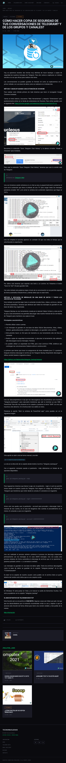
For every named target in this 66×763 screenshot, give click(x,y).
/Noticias (8, 673)
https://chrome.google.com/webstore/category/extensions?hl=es (36, 103)
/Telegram (12, 16)
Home (4, 742)
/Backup (9, 8)
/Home (9, 2)
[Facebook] (35, 742)
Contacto (5, 752)
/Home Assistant (29, 2)
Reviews (5, 750)
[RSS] (43, 742)
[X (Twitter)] (39, 742)
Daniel (15, 635)
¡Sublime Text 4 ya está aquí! (47, 676)
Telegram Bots (7, 744)
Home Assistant (7, 747)
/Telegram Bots (17, 2)
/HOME (4, 8)
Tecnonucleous (10, 730)
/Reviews (38, 2)
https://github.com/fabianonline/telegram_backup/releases (23, 359)
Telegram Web (19, 177)
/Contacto (46, 2)
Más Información (9, 612)
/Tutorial (20, 16)
